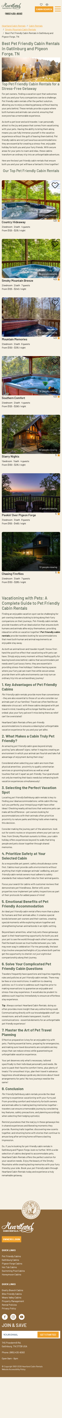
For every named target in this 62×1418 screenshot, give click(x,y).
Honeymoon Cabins (11, 1274)
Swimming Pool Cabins (13, 1270)
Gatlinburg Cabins (10, 1259)
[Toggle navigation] (58, 9)
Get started (48, 1334)
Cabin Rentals (36, 25)
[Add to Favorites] (55, 185)
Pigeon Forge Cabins (12, 1263)
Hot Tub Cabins (9, 1267)
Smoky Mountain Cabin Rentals (20, 29)
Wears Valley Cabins (11, 1297)
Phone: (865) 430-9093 (13, 1352)
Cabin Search (44, 9)
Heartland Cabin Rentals (14, 25)
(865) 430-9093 (13, 13)
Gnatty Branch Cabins (12, 1290)
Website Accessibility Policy (13, 1369)
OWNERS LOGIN (11, 1239)
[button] (41, 3)
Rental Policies (9, 1304)
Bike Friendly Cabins (12, 1293)
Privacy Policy (9, 1308)
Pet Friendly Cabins (11, 1256)
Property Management (13, 1301)
